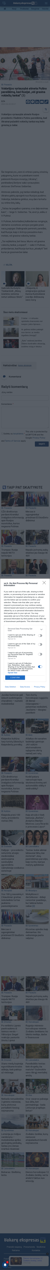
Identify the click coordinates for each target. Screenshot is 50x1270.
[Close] (45, 583)
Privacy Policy (39, 687)
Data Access (25, 687)
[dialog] (25, 635)
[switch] (40, 635)
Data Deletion (10, 687)
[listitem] (25, 629)
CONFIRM (15, 678)
